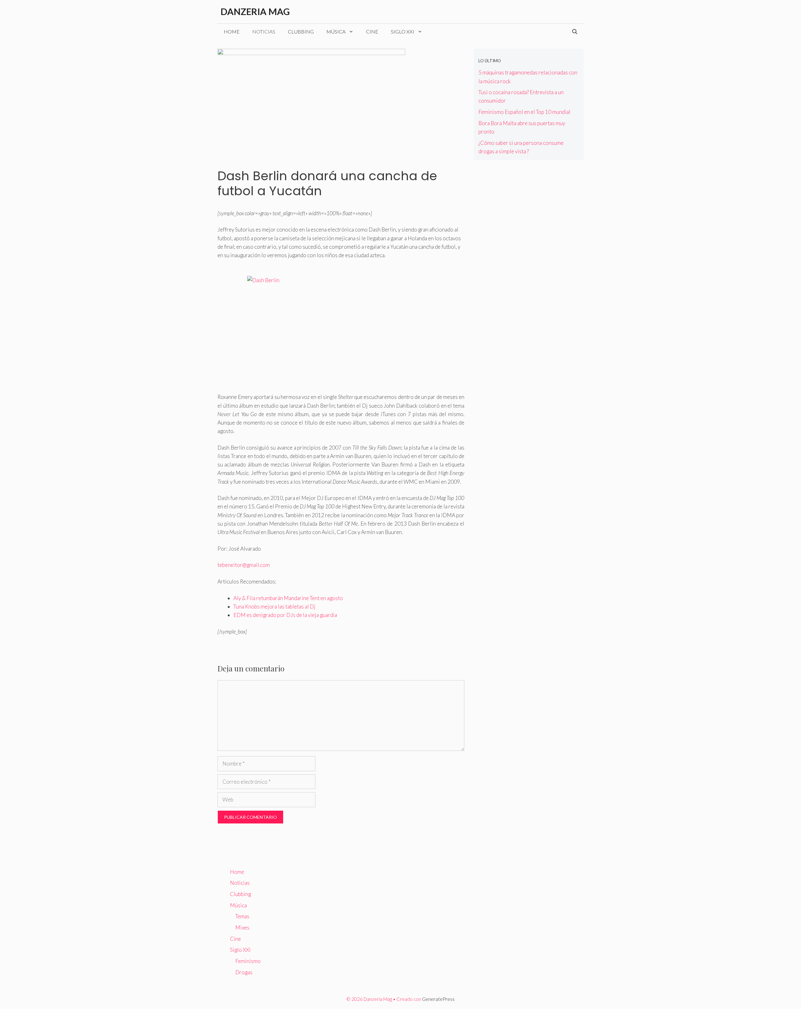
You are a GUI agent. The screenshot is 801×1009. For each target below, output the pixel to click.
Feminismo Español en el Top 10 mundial (524, 112)
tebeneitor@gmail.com (243, 565)
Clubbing (301, 31)
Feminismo (248, 961)
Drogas (244, 972)
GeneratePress (438, 999)
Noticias (263, 31)
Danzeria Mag (255, 11)
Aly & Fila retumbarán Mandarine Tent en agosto (288, 598)
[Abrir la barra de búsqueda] (575, 31)
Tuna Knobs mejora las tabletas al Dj (274, 606)
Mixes (242, 927)
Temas (242, 916)
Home (232, 31)
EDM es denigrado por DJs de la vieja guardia (285, 615)
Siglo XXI (402, 31)
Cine (372, 31)
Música (335, 31)
